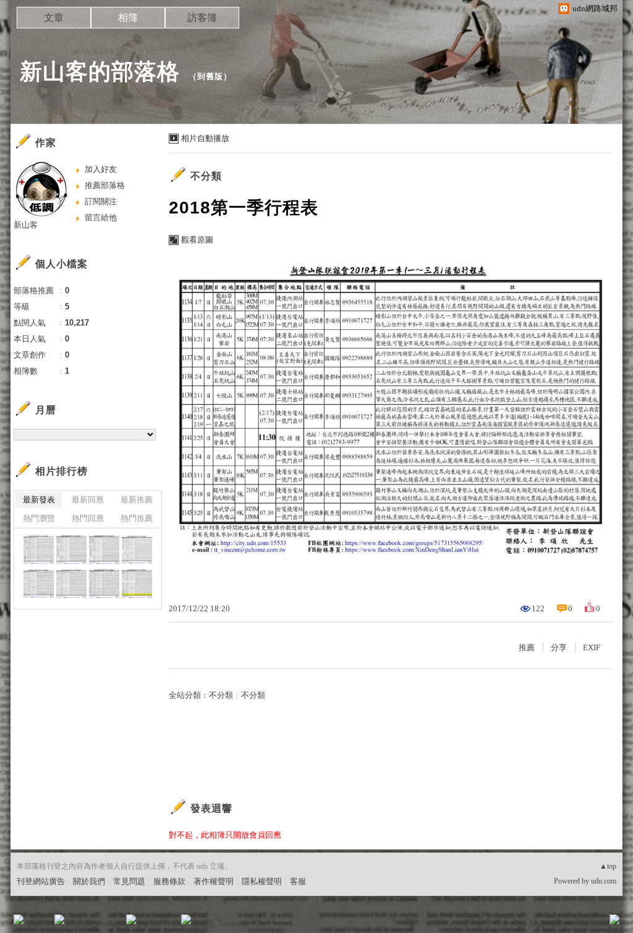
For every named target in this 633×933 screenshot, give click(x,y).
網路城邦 (590, 923)
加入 (559, 923)
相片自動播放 (205, 138)
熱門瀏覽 (39, 518)
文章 (54, 17)
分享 (559, 647)
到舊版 (210, 76)
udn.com (603, 881)
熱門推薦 (137, 518)
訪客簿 (202, 17)
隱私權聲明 (262, 881)
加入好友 (101, 169)
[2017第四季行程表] (38, 584)
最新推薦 (137, 499)
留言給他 (101, 217)
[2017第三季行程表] (71, 584)
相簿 (128, 17)
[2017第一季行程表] (137, 584)
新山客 (26, 225)
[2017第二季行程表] (104, 584)
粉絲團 (39, 923)
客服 (298, 881)
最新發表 (39, 499)
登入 (537, 923)
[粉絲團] (18, 919)
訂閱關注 (101, 201)
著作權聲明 (213, 881)
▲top (608, 866)
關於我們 (89, 881)
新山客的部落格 (100, 71)
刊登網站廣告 (41, 881)
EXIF (591, 647)
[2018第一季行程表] (137, 550)
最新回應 (88, 499)
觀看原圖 (197, 239)
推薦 (527, 647)
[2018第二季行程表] (71, 550)
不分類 (206, 176)
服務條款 (169, 881)
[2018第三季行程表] (38, 550)
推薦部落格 (105, 185)
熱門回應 (88, 518)
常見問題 (129, 881)
